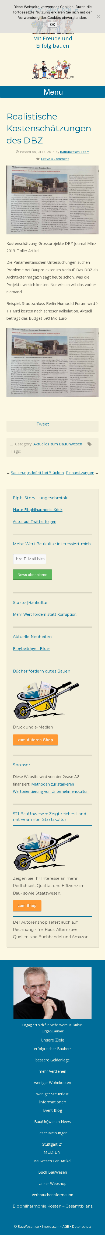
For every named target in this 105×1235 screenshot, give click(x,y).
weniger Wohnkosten (52, 1082)
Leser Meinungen (52, 1132)
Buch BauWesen (52, 1172)
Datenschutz (81, 1226)
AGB (65, 1226)
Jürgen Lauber (53, 1031)
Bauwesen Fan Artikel (52, 1160)
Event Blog (52, 1110)
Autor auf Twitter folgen (34, 521)
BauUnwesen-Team (74, 152)
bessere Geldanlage (53, 1059)
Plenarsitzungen (80, 472)
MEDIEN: (52, 1152)
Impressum (51, 1226)
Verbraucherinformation (52, 1194)
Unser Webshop (52, 1183)
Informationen (52, 1102)
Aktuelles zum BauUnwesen (57, 443)
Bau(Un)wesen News (52, 1121)
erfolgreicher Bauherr (52, 1048)
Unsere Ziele (52, 1040)
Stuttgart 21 (52, 1144)
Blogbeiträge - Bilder (31, 648)
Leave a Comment (55, 159)
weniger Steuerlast (52, 1093)
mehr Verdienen (52, 1071)
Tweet (43, 424)
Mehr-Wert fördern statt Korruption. (45, 614)
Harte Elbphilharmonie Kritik (37, 509)
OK (52, 25)
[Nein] (98, 16)
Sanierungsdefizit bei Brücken (37, 472)
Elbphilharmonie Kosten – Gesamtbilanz (53, 1206)
